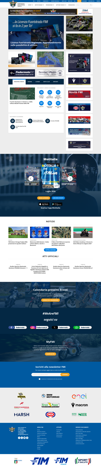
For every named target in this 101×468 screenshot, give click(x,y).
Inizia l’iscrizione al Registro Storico (49, 96)
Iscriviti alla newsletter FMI (50, 366)
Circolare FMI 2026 (54, 121)
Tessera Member (79, 430)
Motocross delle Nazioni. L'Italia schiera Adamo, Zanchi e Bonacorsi (39, 243)
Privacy (38, 449)
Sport (29, 5)
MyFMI (50, 341)
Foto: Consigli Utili (58, 107)
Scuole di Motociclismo (79, 39)
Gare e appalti (40, 445)
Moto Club (64, 1)
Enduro (10, 240)
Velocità (58, 431)
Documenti (84, 1)
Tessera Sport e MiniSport (81, 435)
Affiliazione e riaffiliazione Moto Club (84, 440)
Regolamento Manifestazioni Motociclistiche (19, 121)
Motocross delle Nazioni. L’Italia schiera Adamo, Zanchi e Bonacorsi (35, 43)
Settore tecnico (60, 5)
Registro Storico (19, 81)
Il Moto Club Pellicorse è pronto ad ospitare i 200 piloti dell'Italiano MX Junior (61, 243)
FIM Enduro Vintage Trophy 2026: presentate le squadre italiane (18, 242)
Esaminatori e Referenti (50, 107)
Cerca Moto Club (79, 442)
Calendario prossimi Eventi (50, 289)
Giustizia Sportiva (41, 443)
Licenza (37, 81)
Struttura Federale (41, 435)
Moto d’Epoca (59, 433)
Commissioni (45, 1)
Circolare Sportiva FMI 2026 (21, 127)
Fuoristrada (33, 240)
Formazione (71, 5)
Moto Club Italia (79, 433)
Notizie (38, 447)
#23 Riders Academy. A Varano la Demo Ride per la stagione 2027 (79, 42)
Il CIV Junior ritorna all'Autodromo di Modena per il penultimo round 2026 (79, 24)
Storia (38, 430)
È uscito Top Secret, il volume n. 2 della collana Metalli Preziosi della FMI (21, 102)
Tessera (30, 81)
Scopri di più (50, 354)
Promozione (49, 5)
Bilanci (38, 436)
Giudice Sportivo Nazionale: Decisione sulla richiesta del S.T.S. (61, 268)
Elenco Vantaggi (79, 438)
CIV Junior (79, 21)
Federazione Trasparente (42, 442)
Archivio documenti (80, 443)
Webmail (98, 1)
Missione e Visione (41, 431)
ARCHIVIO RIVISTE (58, 198)
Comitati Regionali (55, 1)
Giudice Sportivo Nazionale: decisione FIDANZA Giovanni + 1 (18, 267)
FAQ (74, 1)
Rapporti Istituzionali (41, 438)
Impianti (55, 81)
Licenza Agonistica (80, 436)
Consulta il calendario (50, 300)
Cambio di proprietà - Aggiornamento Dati (58, 97)
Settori (38, 1)
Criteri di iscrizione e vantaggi (41, 96)
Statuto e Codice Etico (42, 433)
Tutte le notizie (50, 250)
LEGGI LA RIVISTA (44, 198)
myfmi (79, 1)
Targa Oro (41, 106)
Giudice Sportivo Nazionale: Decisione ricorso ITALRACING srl (82, 267)
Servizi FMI (70, 1)
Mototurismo (38, 5)
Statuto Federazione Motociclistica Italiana (38, 121)
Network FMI (91, 1)
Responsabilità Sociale (42, 440)
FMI (33, 1)
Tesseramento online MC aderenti (83, 431)
